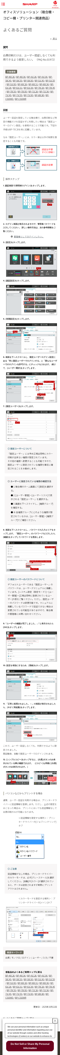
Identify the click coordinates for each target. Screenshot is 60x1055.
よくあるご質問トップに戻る (20, 1018)
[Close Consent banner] (55, 1020)
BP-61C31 (17, 87)
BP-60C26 (22, 84)
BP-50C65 (28, 80)
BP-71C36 (44, 91)
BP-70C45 (50, 87)
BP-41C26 (32, 76)
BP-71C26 (33, 91)
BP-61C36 (28, 87)
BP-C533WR (20, 98)
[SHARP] (30, 4)
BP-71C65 (28, 95)
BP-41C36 (43, 76)
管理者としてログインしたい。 (29, 236)
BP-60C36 (44, 84)
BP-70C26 (39, 87)
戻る (54, 38)
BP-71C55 (17, 95)
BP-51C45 (39, 80)
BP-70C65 (22, 91)
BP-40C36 (21, 76)
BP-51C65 (11, 84)
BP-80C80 (39, 95)
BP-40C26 (10, 76)
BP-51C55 (50, 80)
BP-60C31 (33, 84)
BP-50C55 (17, 80)
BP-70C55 (11, 91)
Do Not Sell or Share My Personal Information (30, 1046)
